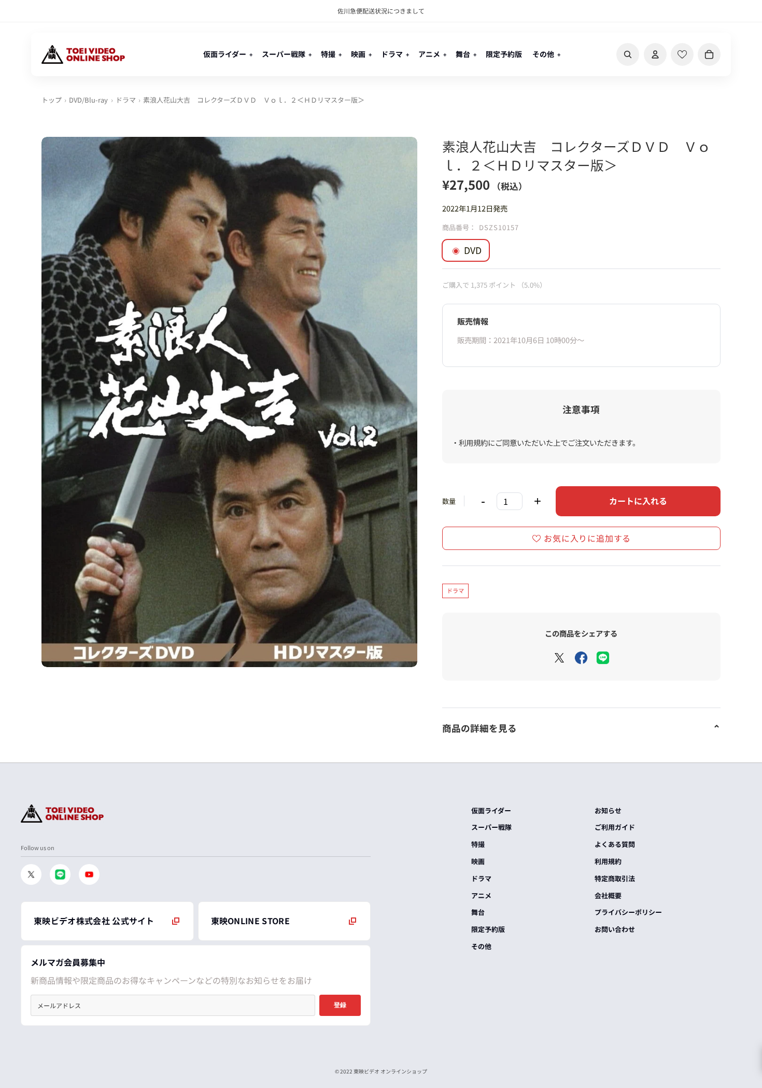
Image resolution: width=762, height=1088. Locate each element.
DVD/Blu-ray (88, 100)
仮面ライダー (491, 810)
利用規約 (608, 861)
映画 (478, 861)
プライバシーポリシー (628, 912)
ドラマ (126, 100)
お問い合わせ (615, 929)
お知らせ (608, 810)
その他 (481, 946)
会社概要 (608, 895)
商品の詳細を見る (479, 728)
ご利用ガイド (615, 827)
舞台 (478, 912)
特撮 (478, 844)
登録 (340, 1005)
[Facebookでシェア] (581, 657)
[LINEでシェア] (603, 657)
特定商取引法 (615, 878)
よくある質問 (615, 844)
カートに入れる (638, 500)
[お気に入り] (682, 54)
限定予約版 (488, 929)
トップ (51, 100)
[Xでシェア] (559, 657)
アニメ (481, 895)
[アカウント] (655, 54)
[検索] (627, 54)
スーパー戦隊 (491, 827)
